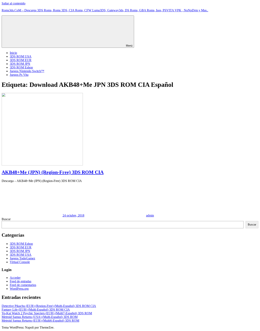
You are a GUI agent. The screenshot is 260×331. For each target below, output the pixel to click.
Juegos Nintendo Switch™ (27, 71)
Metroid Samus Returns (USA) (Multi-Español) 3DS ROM (40, 317)
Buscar (6, 219)
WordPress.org (19, 288)
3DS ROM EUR (20, 60)
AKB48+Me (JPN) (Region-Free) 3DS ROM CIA (53, 172)
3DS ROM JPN (20, 63)
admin (150, 215)
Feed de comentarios (23, 285)
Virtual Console (20, 262)
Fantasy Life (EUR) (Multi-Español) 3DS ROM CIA (36, 309)
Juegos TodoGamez (22, 258)
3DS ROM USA (20, 56)
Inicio (13, 52)
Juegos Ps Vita (19, 74)
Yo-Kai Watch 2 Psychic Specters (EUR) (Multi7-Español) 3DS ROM (47, 313)
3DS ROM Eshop (21, 67)
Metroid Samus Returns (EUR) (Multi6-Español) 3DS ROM (40, 320)
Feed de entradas (20, 281)
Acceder (15, 277)
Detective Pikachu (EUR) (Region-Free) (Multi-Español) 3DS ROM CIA (49, 306)
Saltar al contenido (13, 3)
